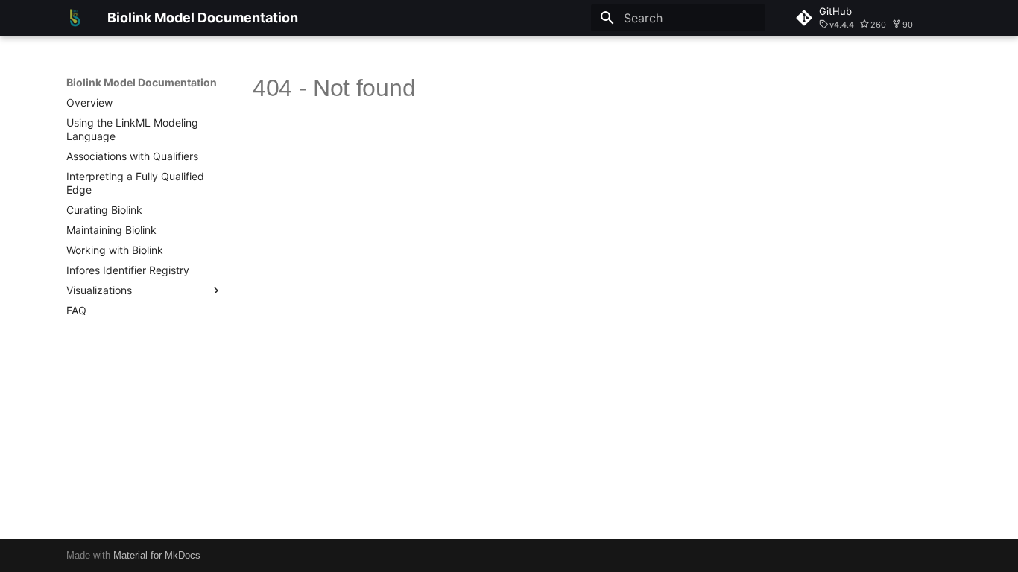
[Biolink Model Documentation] (74, 18)
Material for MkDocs (156, 555)
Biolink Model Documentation (141, 82)
